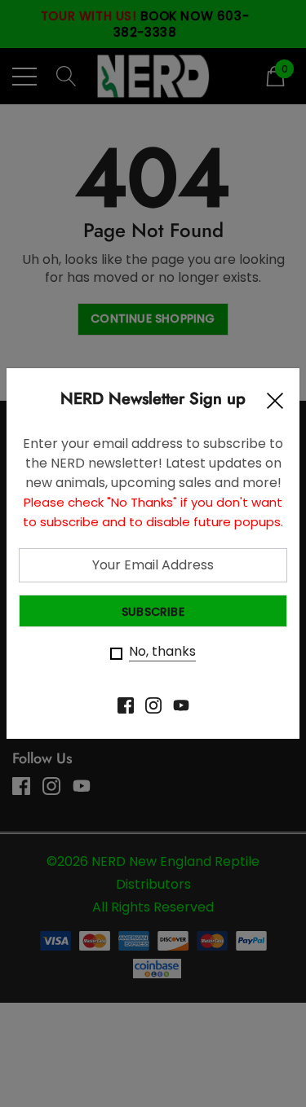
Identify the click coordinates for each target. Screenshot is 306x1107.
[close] (275, 405)
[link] (126, 705)
